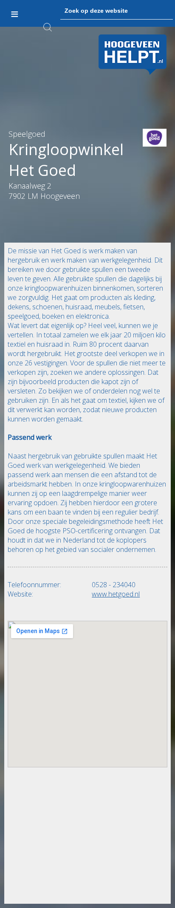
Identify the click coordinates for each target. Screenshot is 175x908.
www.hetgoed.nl (116, 594)
